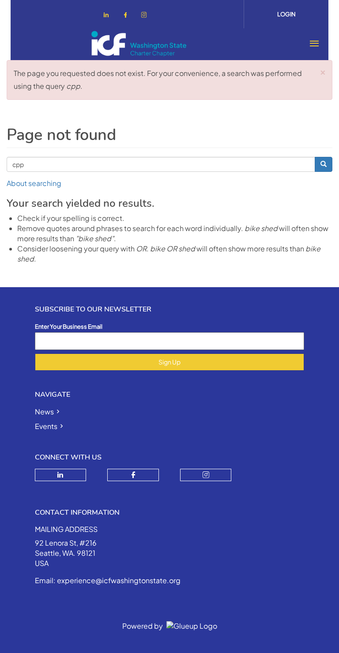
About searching (34, 183)
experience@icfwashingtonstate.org (119, 580)
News (44, 411)
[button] (323, 71)
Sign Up (169, 362)
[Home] (139, 43)
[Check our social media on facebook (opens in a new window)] (127, 16)
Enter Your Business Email (68, 326)
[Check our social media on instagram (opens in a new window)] (145, 16)
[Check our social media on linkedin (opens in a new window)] (108, 16)
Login (286, 14)
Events (46, 426)
